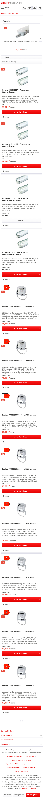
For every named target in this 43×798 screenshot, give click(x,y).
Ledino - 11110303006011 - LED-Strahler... (19, 523)
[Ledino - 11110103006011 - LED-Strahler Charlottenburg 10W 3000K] (21, 293)
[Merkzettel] (29, 8)
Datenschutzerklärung (13, 767)
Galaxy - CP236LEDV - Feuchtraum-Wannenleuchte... (16, 91)
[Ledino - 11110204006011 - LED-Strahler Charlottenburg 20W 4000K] (21, 455)
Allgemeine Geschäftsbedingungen (16, 764)
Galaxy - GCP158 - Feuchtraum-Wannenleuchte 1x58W (15, 199)
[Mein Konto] (34, 8)
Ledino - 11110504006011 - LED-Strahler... (19, 686)
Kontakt (28, 760)
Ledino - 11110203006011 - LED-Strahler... (19, 415)
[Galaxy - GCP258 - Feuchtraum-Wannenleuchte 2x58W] (21, 239)
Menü (7, 8)
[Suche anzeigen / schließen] (24, 8)
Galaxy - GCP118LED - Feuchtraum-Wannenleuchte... (16, 145)
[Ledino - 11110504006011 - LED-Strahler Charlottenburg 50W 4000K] (21, 672)
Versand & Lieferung (17, 760)
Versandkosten (35, 750)
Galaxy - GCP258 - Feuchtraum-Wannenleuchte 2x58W (15, 253)
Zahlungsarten (29, 756)
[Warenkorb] (40, 8)
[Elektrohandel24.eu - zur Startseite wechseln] (11, 3)
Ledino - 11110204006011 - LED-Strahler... (19, 469)
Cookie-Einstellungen (21, 771)
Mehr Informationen (29, 788)
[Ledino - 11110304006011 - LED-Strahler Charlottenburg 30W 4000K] (21, 564)
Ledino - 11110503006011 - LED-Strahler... (19, 631)
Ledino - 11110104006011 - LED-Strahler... (19, 361)
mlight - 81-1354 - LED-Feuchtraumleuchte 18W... (21, 42)
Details (20, 220)
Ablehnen (7, 795)
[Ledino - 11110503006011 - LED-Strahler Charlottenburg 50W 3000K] (21, 618)
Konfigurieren (19, 795)
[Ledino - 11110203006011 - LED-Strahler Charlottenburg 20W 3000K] (21, 401)
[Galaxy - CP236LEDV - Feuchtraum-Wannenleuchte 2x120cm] (21, 76)
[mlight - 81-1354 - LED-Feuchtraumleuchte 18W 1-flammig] (21, 32)
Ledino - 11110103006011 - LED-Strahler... (19, 307)
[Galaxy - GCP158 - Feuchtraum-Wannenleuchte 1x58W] (21, 185)
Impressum (32, 764)
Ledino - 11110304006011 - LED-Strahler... (19, 577)
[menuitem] (5, 8)
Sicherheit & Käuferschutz (15, 756)
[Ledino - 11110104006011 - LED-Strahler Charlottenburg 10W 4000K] (21, 347)
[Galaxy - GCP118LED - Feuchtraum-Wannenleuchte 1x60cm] (21, 130)
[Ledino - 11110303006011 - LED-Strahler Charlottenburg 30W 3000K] (21, 509)
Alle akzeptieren (33, 795)
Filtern (6, 57)
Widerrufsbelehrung (29, 767)
